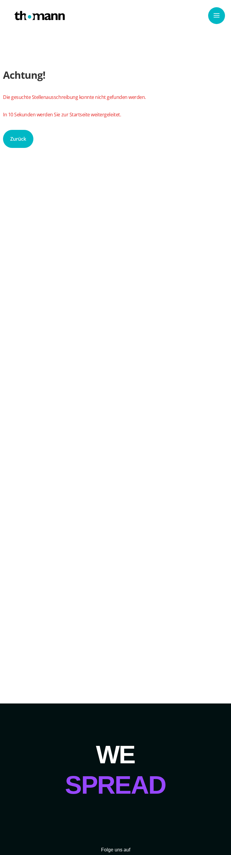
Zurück (18, 139)
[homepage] (39, 15)
